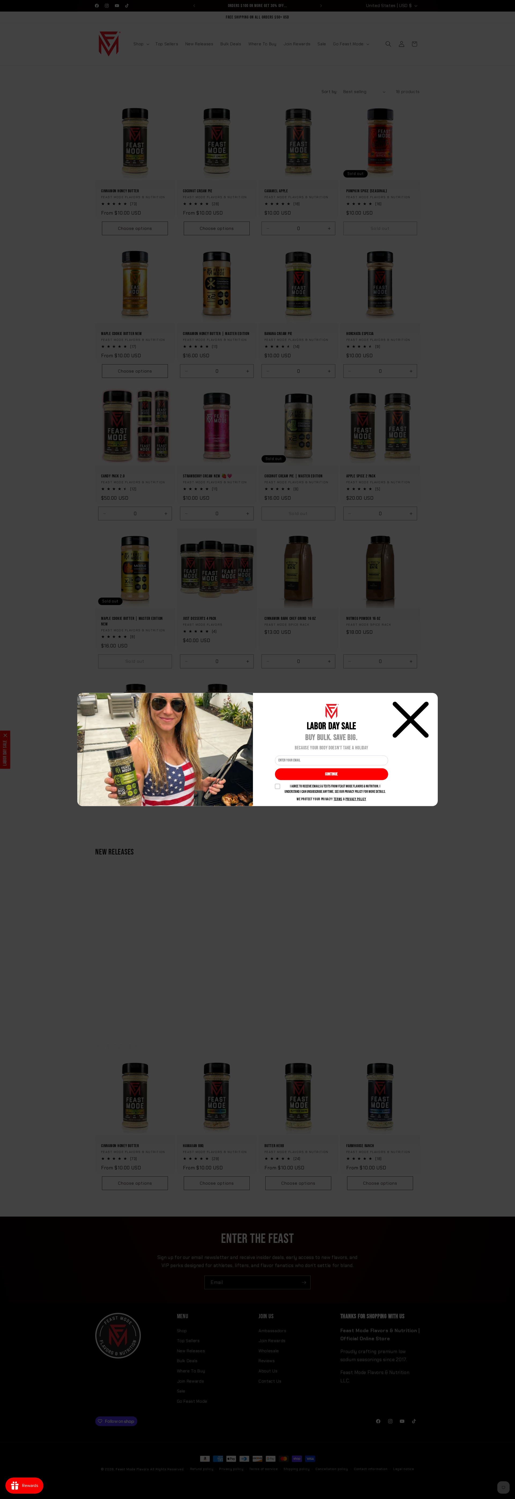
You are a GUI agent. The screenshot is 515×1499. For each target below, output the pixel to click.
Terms (338, 799)
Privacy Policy (355, 799)
